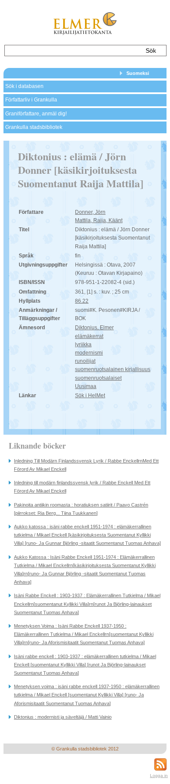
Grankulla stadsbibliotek (33, 127)
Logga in (159, 775)
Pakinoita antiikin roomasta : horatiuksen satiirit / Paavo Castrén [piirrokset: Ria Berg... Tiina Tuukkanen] (81, 509)
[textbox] (72, 50)
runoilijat (85, 361)
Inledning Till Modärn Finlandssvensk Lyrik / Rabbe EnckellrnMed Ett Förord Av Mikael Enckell (86, 465)
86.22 (81, 301)
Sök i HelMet (90, 395)
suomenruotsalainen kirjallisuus (112, 369)
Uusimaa (85, 386)
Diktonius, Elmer (94, 327)
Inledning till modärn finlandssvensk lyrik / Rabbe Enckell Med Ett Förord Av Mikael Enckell (82, 486)
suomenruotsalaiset (98, 378)
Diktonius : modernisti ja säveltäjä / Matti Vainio (63, 717)
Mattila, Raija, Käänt (98, 220)
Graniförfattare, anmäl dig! (36, 114)
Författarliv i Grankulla (31, 100)
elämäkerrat (89, 336)
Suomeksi (137, 73)
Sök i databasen (24, 86)
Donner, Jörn (90, 212)
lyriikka (83, 344)
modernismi (89, 353)
